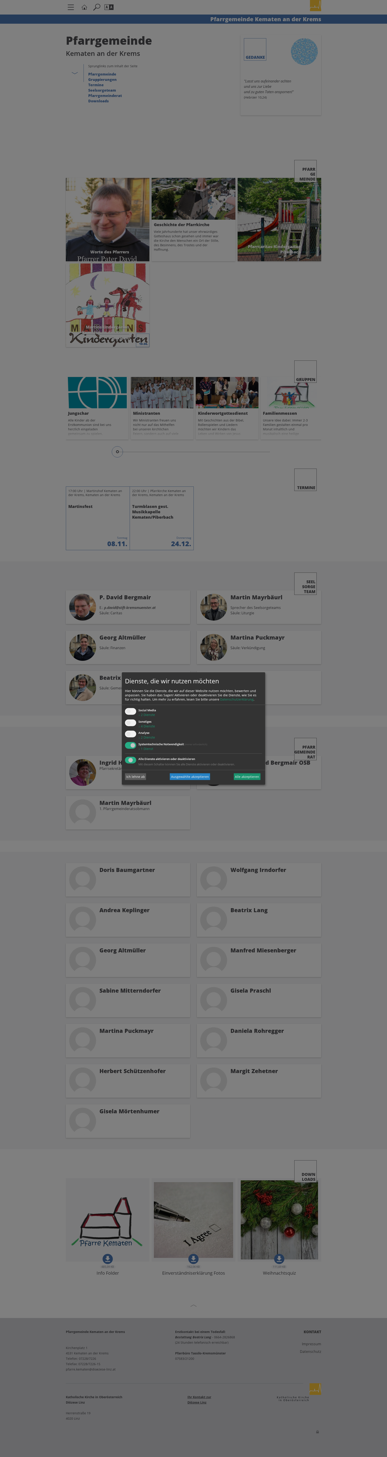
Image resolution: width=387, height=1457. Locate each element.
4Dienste (146, 726)
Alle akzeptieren (247, 777)
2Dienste (146, 715)
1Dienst (145, 749)
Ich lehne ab (135, 777)
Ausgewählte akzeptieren (190, 777)
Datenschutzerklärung (237, 699)
